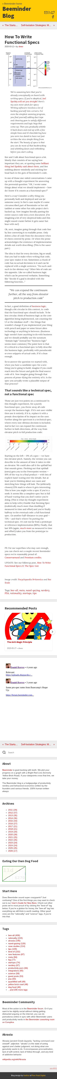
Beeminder (7, 770)
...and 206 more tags (17, 990)
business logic (39, 306)
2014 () (12, 818)
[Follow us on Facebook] (53, 17)
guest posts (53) (15, 976)
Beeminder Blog (16, 12)
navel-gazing (33, 590)
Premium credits (33, 557)
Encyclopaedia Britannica (30, 579)
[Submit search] (5, 753)
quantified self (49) (16, 981)
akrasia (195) (14, 940)
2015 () (12, 821)
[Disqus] (28, 698)
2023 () (12, 842)
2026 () (12, 851)
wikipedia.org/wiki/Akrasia (14, 1059)
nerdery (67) (14, 965)
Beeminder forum (35, 1008)
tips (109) (12, 949)
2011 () (12, 810)
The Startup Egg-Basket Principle (12, 25)
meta (22, 590)
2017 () (12, 826)
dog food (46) (14, 987)
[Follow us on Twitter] (53, 13)
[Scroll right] (52, 632)
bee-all (14, 590)
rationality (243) (15, 938)
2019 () (12, 832)
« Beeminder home (12, 3)
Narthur (26, 1075)
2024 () (12, 845)
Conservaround (12, 557)
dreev (21, 46)
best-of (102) (14, 951)
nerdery (45, 590)
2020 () (12, 834)
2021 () (12, 837)
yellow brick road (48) (18, 984)
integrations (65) (15, 970)
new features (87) (16, 954)
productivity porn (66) (18, 968)
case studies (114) (16, 946)
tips (35, 593)
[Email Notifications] (46, 13)
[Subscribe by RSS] (49, 13)
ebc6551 (53, 1068)
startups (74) (14, 962)
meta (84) (12, 957)
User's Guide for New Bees (24, 903)
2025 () (12, 848)
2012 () (12, 812)
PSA (7, 593)
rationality (15, 593)
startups (27, 593)
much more (26, 528)
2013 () (12, 815)
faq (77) (11, 960)
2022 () (12, 840)
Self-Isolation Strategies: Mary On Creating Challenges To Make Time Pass (38, 25)
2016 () (12, 823)
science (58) (14, 973)
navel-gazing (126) (17, 943)
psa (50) (12, 979)
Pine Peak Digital (38, 1075)
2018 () (12, 829)
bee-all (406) (14, 935)
